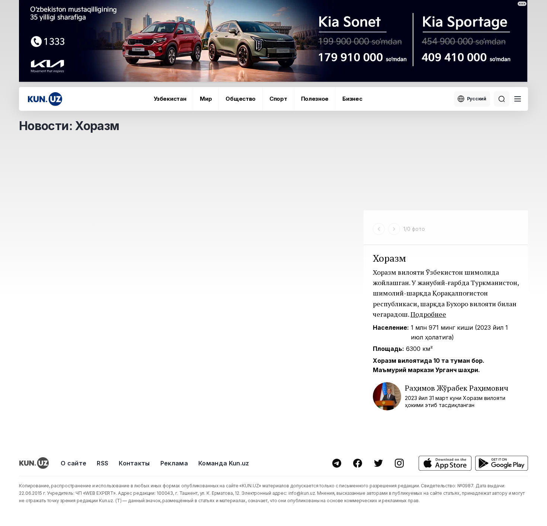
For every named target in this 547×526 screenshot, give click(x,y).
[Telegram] (336, 463)
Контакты (134, 463)
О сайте (73, 463)
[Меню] (517, 98)
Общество (240, 98)
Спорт (278, 98)
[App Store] (445, 463)
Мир (206, 98)
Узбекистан (170, 98)
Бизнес (352, 98)
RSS (102, 463)
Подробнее (428, 314)
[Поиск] (501, 99)
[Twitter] (378, 463)
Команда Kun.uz (223, 463)
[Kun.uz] (45, 99)
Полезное (315, 98)
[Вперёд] (394, 229)
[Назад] (379, 229)
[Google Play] (501, 463)
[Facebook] (357, 463)
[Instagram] (399, 463)
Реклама (174, 463)
